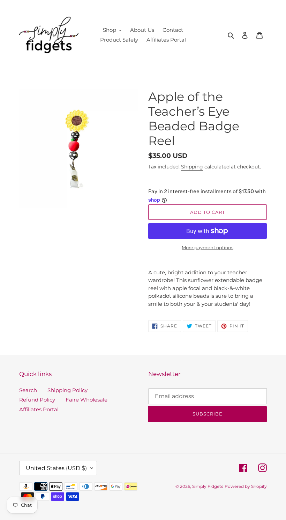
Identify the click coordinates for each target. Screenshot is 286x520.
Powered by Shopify (246, 486)
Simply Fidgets (207, 486)
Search (28, 390)
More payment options (207, 247)
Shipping (192, 167)
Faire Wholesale (86, 399)
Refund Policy (37, 399)
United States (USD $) (56, 468)
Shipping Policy (67, 390)
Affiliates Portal (39, 409)
